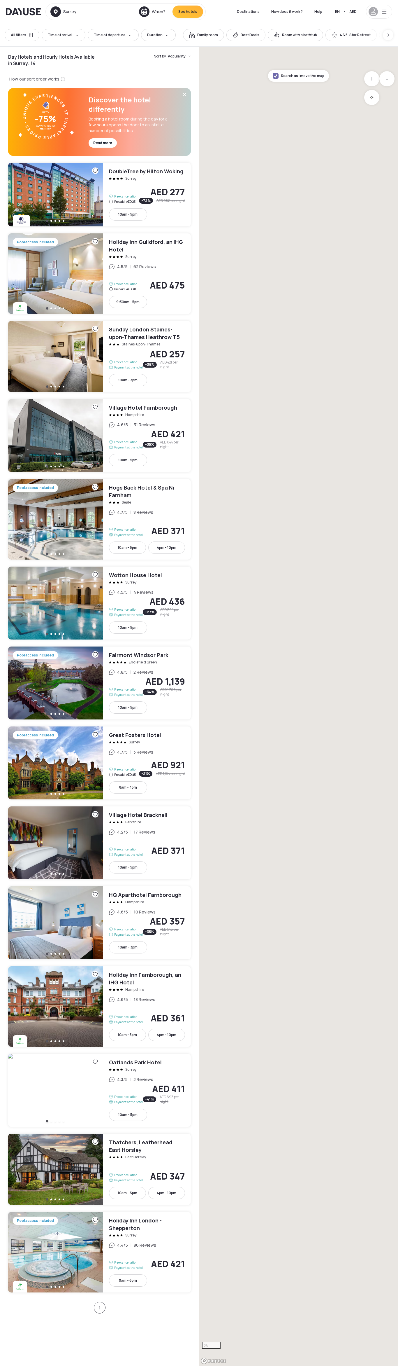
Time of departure (110, 34)
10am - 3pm (128, 380)
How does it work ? (287, 11)
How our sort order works (34, 79)
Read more (102, 142)
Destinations (248, 11)
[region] (298, 706)
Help (318, 11)
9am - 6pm (128, 1280)
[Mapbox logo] (213, 1361)
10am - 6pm (127, 547)
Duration (155, 34)
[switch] (203, 35)
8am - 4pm (128, 787)
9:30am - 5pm (128, 301)
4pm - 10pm (166, 547)
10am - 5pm (128, 214)
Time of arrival (60, 34)
